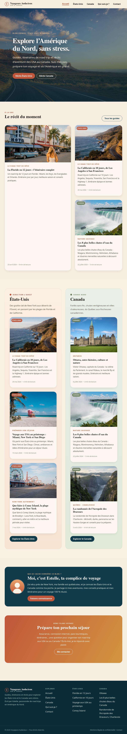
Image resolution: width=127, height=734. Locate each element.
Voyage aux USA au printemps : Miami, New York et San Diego (29, 436)
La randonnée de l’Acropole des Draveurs (90, 510)
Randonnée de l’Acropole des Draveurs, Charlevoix (109, 713)
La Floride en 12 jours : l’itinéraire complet (31, 170)
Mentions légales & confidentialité (102, 730)
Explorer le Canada (82, 538)
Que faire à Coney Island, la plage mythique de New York (30, 507)
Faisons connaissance (41, 598)
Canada (90, 4)
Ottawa (103, 693)
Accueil (65, 3)
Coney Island (78, 710)
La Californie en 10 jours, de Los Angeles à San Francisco (95, 169)
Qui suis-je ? (103, 4)
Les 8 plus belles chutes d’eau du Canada (95, 244)
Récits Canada (46, 76)
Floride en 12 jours (81, 693)
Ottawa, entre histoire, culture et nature (90, 361)
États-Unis (78, 4)
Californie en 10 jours (83, 697)
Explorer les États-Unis (23, 538)
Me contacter (63, 651)
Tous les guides (112, 118)
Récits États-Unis (24, 76)
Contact (117, 4)
